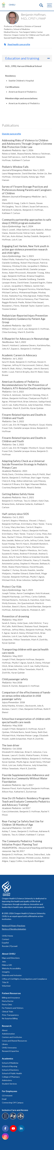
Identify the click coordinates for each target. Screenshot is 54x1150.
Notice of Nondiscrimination (14, 929)
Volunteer (6, 986)
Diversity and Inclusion (12, 975)
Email (4, 1099)
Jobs (4, 961)
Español (5, 942)
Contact (5, 939)
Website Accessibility (11, 968)
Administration (8, 1034)
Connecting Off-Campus (12, 1102)
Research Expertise (10, 1051)
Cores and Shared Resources (14, 1041)
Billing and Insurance (11, 997)
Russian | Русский (9, 946)
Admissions (7, 1080)
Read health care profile (18, 44)
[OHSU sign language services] (13, 1119)
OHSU (12, 4)
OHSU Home (7, 936)
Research (6, 1026)
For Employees (9, 1091)
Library (5, 1044)
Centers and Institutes (12, 1037)
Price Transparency (10, 1015)
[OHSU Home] (4, 4)
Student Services (9, 1084)
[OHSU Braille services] (6, 1119)
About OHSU (8, 953)
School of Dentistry (10, 1070)
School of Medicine (10, 1063)
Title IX (5, 982)
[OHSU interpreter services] (21, 1119)
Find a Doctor (7, 1001)
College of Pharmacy (11, 1077)
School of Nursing (9, 1066)
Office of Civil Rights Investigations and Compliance (24, 979)
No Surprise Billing (10, 1018)
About (4, 1030)
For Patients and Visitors (12, 1008)
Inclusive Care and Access (15, 1110)
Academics (7, 1058)
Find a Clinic (7, 1004)
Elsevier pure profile (11, 133)
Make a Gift (7, 965)
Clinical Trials (7, 1011)
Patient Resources (11, 993)
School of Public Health (12, 1073)
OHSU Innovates (9, 1047)
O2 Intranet (7, 1095)
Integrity (6, 972)
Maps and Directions (11, 958)
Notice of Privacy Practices (13, 925)
